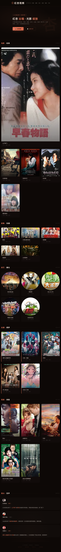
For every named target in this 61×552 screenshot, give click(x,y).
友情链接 (41, 547)
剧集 (36, 3)
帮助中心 (34, 547)
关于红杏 (20, 547)
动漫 (43, 3)
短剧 (46, 3)
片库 (49, 3)
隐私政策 (27, 547)
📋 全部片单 (30, 28)
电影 (33, 3)
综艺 (40, 3)
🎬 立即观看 (18, 28)
